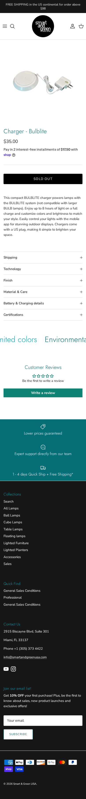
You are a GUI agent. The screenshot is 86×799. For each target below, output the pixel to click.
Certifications (13, 315)
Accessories (12, 557)
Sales (7, 564)
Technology (12, 269)
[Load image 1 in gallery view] (43, 83)
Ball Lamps (12, 515)
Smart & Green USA (24, 784)
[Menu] (5, 26)
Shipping (10, 257)
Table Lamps (13, 529)
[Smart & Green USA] (43, 26)
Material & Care (15, 292)
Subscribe (18, 734)
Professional (13, 597)
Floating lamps (14, 536)
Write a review (43, 392)
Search (9, 501)
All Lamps (11, 508)
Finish (8, 280)
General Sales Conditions (22, 590)
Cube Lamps (13, 522)
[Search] (14, 26)
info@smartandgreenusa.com (25, 657)
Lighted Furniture (16, 543)
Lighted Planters (16, 550)
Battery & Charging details (24, 303)
